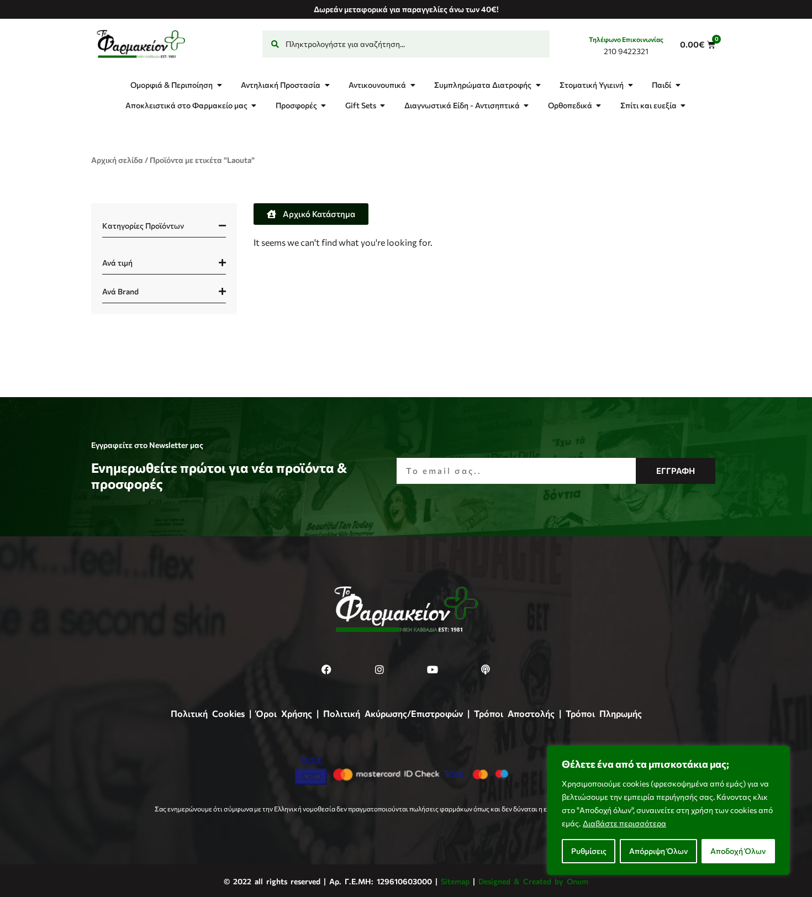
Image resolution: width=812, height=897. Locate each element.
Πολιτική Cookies (208, 713)
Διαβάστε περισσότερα (624, 823)
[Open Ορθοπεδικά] (599, 105)
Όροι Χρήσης (284, 713)
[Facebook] (326, 669)
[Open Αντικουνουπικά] (412, 85)
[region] (668, 810)
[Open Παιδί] (678, 85)
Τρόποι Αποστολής (514, 713)
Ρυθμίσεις (589, 851)
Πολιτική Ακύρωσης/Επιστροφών (393, 713)
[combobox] (405, 43)
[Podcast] (485, 669)
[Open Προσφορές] (324, 105)
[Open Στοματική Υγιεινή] (630, 85)
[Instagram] (379, 669)
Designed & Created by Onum (533, 881)
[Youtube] (432, 669)
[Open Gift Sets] (383, 105)
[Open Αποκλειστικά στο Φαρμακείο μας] (254, 105)
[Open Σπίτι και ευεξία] (683, 105)
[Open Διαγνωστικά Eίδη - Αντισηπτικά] (526, 105)
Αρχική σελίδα (117, 160)
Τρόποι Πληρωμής (604, 713)
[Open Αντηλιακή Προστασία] (327, 85)
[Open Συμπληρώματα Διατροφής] (538, 85)
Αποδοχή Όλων (738, 851)
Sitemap (455, 881)
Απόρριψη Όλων (658, 851)
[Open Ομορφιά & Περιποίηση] (219, 85)
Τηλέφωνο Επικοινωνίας (626, 39)
